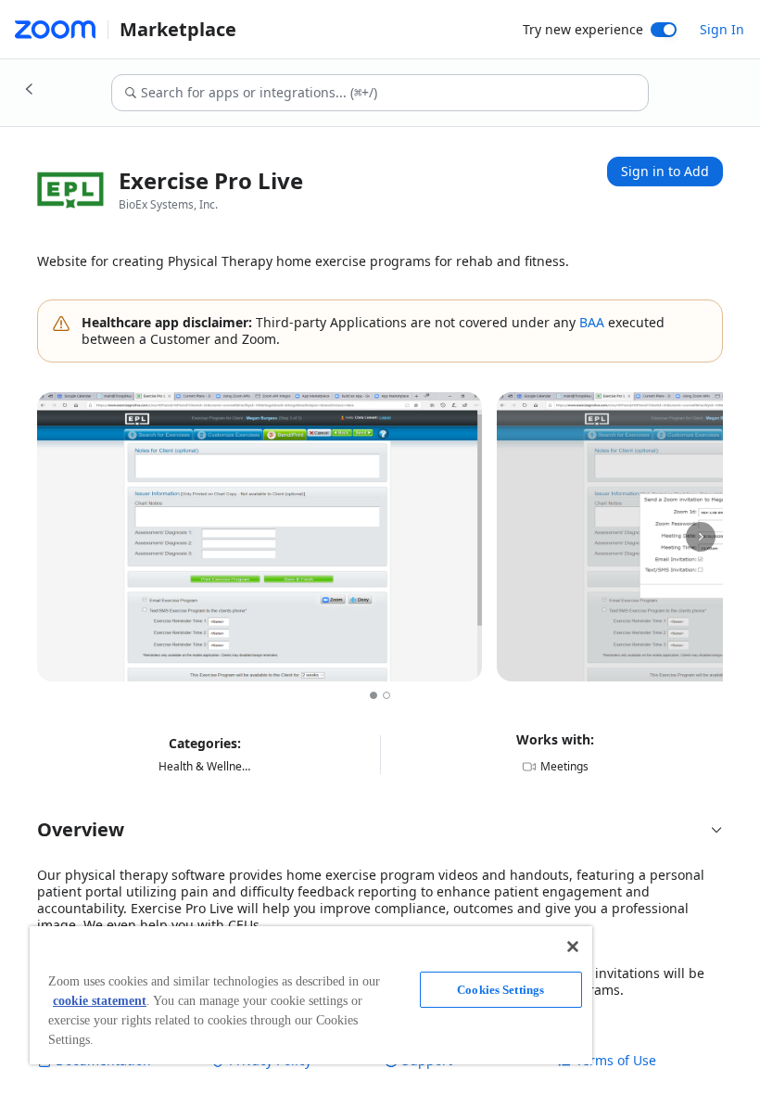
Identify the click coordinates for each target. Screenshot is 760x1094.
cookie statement (99, 1001)
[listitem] (259, 536)
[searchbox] (393, 93)
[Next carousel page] (701, 537)
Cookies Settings (500, 990)
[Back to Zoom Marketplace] (29, 89)
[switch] (664, 29)
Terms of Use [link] (616, 1060)
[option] (373, 695)
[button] (380, 830)
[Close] (572, 946)
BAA (591, 322)
